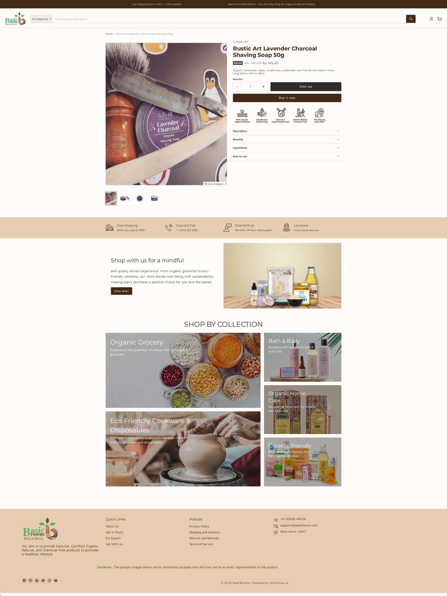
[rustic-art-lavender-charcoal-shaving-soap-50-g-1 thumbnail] (111, 198)
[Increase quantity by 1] (263, 86)
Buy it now (287, 97)
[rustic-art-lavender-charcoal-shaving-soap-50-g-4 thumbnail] (154, 198)
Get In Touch (114, 532)
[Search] (411, 19)
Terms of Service (201, 544)
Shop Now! (121, 291)
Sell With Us (114, 544)
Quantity (238, 79)
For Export (113, 538)
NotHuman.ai (279, 583)
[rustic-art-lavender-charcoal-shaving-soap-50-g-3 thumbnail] (139, 198)
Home (109, 33)
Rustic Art (242, 41)
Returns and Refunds (204, 538)
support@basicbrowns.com (299, 525)
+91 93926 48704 (293, 519)
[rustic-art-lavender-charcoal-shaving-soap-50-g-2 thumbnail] (125, 198)
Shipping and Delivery (204, 532)
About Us (112, 526)
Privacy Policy (199, 526)
